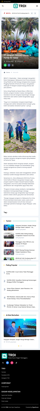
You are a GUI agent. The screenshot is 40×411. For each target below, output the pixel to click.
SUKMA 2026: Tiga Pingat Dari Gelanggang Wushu (20, 13)
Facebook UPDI (5, 375)
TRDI (7, 407)
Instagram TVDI (5, 378)
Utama (7, 51)
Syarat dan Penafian (6, 395)
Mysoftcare (35, 407)
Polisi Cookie (4, 401)
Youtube (3, 372)
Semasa (14, 51)
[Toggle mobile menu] (37, 5)
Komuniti (22, 51)
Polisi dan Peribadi (6, 398)
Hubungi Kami (5, 386)
